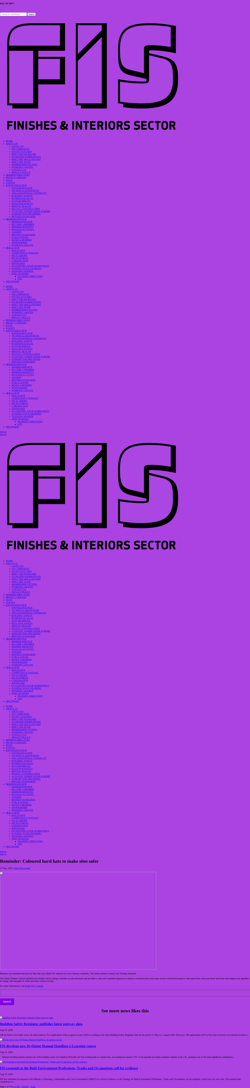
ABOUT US (12, 144)
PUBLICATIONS (20, 237)
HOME (9, 141)
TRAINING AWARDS (22, 271)
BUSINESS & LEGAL (22, 198)
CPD (19, 279)
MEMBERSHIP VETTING (24, 164)
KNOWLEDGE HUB (16, 185)
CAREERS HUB (20, 261)
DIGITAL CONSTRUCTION (26, 209)
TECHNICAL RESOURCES (25, 190)
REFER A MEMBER (22, 240)
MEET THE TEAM (21, 162)
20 (25, 1086)
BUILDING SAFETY (22, 196)
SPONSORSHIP (19, 242)
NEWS (9, 180)
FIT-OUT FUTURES (22, 151)
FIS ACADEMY (19, 255)
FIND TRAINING (20, 274)
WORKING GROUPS (22, 167)
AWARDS (16, 232)
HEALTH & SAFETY (22, 203)
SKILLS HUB (12, 248)
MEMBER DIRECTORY (18, 175)
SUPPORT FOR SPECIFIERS (26, 214)
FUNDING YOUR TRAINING (27, 268)
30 (27, 1086)
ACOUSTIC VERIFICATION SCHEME (31, 211)
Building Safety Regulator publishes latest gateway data (41, 1024)
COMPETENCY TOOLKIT (25, 253)
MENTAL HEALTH (21, 206)
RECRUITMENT (20, 258)
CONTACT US (19, 170)
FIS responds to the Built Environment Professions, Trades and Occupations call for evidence (69, 1068)
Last (33, 1086)
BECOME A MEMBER (23, 224)
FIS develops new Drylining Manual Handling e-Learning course (48, 1046)
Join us (3, 432)
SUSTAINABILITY (21, 201)
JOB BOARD (18, 263)
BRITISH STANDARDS (23, 216)
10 (22, 1086)
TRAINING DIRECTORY (30, 276)
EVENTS (10, 183)
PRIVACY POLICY (21, 172)
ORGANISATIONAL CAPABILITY (29, 193)
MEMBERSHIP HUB (16, 219)
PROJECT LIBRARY (16, 177)
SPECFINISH (12, 281)
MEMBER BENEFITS (22, 227)
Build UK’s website (34, 986)
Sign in (3, 434)
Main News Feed (22, 868)
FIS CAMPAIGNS (20, 149)
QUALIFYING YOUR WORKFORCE (30, 266)
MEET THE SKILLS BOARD (26, 159)
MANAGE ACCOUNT (23, 229)
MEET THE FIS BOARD (24, 154)
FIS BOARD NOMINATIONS (26, 157)
